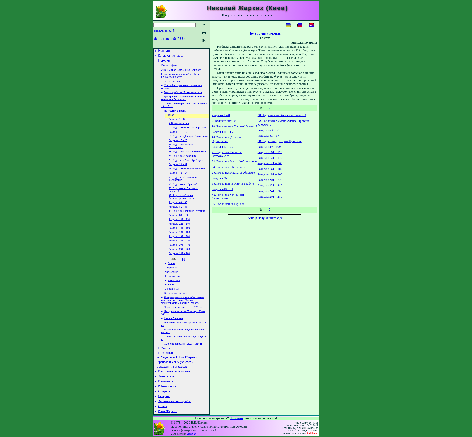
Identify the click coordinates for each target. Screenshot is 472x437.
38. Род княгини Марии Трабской (187, 168)
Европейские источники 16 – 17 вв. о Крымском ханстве (181, 75)
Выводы (169, 284)
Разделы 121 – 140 (179, 223)
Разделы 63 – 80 (178, 202)
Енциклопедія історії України (179, 357)
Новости (164, 50)
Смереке (191, 434)
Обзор (171, 263)
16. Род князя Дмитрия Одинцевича (188, 136)
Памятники (165, 381)
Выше (250, 218)
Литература (166, 376)
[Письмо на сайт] (204, 33)
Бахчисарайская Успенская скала (183, 92)
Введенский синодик (175, 293)
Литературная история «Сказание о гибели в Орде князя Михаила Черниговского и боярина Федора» (182, 300)
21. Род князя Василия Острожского (181, 146)
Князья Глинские (173, 318)
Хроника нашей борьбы (174, 401)
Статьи (165, 348)
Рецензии (167, 352)
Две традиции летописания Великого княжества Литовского (183, 98)
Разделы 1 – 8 (177, 119)
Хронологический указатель (175, 362)
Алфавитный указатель (172, 366)
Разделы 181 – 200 (179, 236)
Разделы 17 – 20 (178, 140)
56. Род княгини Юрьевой (183, 184)
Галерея (164, 396)
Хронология (171, 271)
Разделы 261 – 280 (179, 253)
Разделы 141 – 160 (179, 228)
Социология (174, 276)
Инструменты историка (174, 371)
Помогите (236, 418)
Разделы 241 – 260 (179, 249)
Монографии (169, 65)
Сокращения (172, 288)
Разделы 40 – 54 (178, 173)
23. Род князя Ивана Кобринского (187, 151)
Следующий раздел (269, 218)
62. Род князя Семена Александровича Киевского (184, 197)
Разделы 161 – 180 (179, 232)
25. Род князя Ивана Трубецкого (186, 160)
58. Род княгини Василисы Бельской (282, 115)
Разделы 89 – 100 (178, 215)
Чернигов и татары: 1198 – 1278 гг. (183, 307)
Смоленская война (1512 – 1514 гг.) (183, 343)
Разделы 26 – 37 (178, 164)
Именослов (174, 280)
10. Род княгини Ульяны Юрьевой (187, 127)
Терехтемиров (172, 81)
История (164, 60)
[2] (183, 259)
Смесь (162, 406)
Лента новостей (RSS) (169, 38)
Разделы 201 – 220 (179, 240)
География (171, 267)
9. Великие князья (179, 123)
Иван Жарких (167, 411)
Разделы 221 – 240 (179, 245)
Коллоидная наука (170, 55)
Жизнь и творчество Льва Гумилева (181, 69)
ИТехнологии (167, 386)
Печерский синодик (175, 110)
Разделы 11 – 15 (178, 132)
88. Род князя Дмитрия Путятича (187, 211)
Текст (171, 115)
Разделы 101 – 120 (179, 219)
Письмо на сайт (164, 30)
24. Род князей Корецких (182, 156)
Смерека (164, 391)
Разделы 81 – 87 (178, 206)
